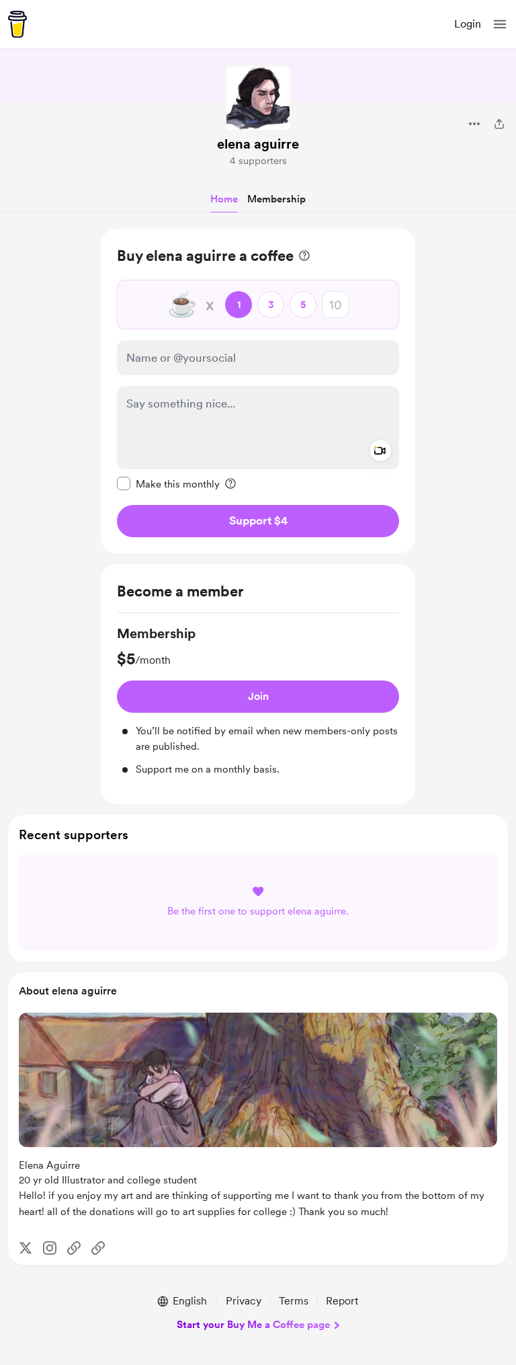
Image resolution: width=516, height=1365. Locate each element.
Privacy (243, 1300)
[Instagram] (49, 1248)
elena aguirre (258, 144)
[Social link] (74, 1248)
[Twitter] (25, 1248)
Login (467, 23)
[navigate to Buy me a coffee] (17, 24)
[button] (500, 24)
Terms (293, 1300)
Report (342, 1300)
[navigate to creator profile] (258, 98)
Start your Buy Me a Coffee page (253, 1325)
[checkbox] (168, 483)
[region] (258, 391)
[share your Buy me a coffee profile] (499, 123)
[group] (258, 700)
